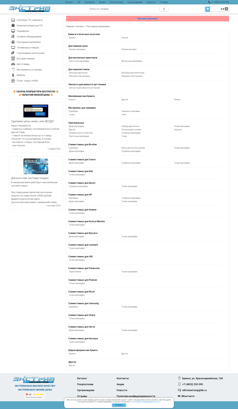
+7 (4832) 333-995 (219, 2)
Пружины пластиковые (131, 76)
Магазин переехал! (148, 18)
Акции (102, 2)
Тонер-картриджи (182, 126)
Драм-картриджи (76, 126)
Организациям (134, 2)
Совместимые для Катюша (83, 338)
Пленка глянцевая (77, 49)
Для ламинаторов (78, 46)
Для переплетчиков (79, 69)
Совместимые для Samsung (83, 303)
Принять (119, 405)
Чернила (178, 129)
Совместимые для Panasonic (84, 268)
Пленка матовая (128, 49)
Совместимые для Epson (81, 183)
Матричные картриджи (131, 61)
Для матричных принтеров (82, 57)
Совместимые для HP (80, 194)
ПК (79, 2)
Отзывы (164, 2)
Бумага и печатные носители (84, 34)
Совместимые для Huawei (82, 209)
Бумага (72, 38)
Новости (151, 2)
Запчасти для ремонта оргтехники (87, 84)
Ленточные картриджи (79, 61)
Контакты (90, 2)
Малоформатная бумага (81, 96)
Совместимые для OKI (80, 256)
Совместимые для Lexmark (83, 244)
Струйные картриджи (130, 133)
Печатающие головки (131, 129)
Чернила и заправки (130, 111)
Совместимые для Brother (82, 144)
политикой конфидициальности (145, 402)
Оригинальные (76, 123)
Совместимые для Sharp (81, 315)
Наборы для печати (130, 126)
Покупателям (116, 2)
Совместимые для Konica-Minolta (86, 221)
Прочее (124, 38)
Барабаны (73, 111)
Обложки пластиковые (79, 76)
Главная (70, 26)
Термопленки (75, 272)
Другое (124, 99)
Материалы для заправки (82, 108)
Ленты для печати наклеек (133, 148)
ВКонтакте (188, 396)
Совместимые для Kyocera (83, 233)
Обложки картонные (78, 73)
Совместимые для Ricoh (81, 291)
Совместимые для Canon (82, 159)
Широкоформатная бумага (83, 350)
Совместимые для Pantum (82, 280)
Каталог (69, 2)
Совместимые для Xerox (81, 326)
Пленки (177, 99)
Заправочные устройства (81, 133)
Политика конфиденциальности (136, 396)
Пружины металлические (132, 73)
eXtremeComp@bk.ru (194, 390)
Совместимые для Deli (80, 171)
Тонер (71, 114)
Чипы (123, 114)
